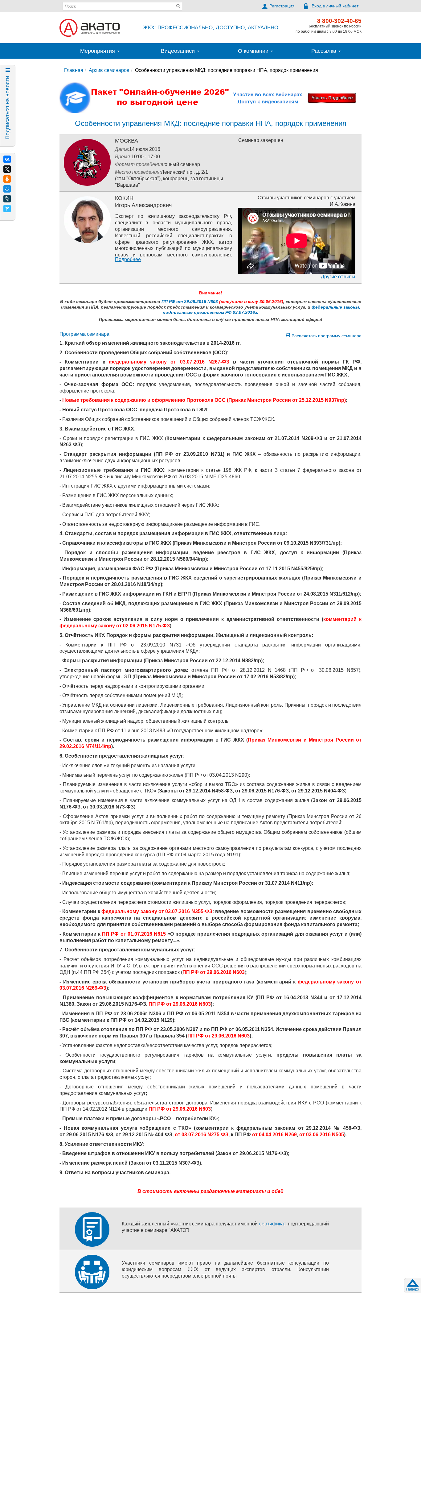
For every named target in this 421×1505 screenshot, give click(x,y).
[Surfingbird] (7, 208)
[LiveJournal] (7, 198)
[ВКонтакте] (7, 159)
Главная (73, 70)
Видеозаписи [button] (178, 51)
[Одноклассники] (7, 179)
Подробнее (128, 259)
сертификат (272, 1223)
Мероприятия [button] (98, 51)
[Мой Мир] (7, 188)
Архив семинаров (109, 70)
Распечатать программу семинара (326, 335)
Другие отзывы (338, 276)
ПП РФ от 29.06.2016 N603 (189, 301)
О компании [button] (254, 51)
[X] (7, 169)
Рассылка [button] (324, 51)
